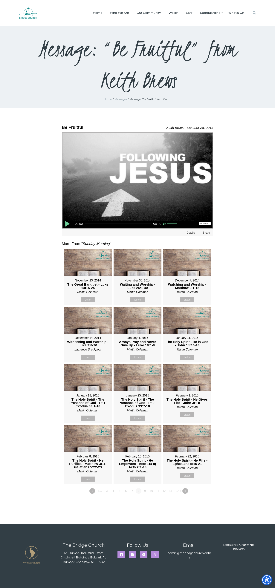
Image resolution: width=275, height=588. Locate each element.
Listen (88, 299)
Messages (121, 99)
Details (191, 232)
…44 (178, 490)
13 (170, 490)
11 (157, 490)
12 (164, 490)
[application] (121, 224)
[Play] (67, 224)
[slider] (172, 224)
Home (108, 99)
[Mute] (164, 224)
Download (204, 223)
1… (100, 490)
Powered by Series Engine (199, 501)
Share (206, 232)
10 (151, 490)
